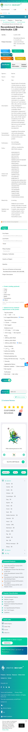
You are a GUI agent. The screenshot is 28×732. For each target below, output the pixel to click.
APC (5, 292)
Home (3, 20)
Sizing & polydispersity (10, 356)
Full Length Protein (9, 601)
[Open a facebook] (1, 687)
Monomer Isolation (9, 366)
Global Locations (7, 716)
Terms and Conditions (6, 692)
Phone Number (6, 249)
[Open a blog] (9, 687)
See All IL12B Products (13, 462)
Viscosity (7, 361)
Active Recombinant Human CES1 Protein (13, 572)
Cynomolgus (9, 496)
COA (23, 472)
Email (4, 243)
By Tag (7, 553)
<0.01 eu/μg (7, 332)
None (5, 289)
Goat (7, 512)
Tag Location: (8, 320)
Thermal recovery (9, 353)
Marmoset (9, 527)
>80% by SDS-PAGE (10, 338)
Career (9, 678)
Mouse (8, 531)
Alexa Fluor (7, 294)
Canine (8, 487)
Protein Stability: (8, 346)
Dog (7, 499)
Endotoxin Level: (8, 328)
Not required (17, 332)
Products (3, 674)
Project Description (8, 274)
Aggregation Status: (9, 364)
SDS (15, 472)
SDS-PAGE (7, 374)
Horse (7, 521)
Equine (8, 502)
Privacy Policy (5, 729)
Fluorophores (7, 298)
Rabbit (8, 537)
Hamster (8, 518)
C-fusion (6, 322)
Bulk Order (6, 54)
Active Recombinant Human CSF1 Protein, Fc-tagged (13, 565)
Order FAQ (7, 626)
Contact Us (4, 678)
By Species (8, 480)
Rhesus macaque (11, 543)
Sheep (8, 546)
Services (9, 674)
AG (12, 348)
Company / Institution (8, 254)
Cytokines (7, 612)
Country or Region (7, 259)
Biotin (5, 296)
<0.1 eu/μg (16, 330)
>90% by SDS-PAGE (10, 340)
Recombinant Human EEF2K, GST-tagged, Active (13, 584)
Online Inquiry (8, 623)
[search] (26, 9)
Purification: (7, 372)
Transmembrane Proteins (11, 597)
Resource (14, 674)
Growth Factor (21, 22)
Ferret (8, 509)
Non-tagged (7, 325)
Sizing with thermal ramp (11, 358)
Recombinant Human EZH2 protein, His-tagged (13, 580)
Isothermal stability (9, 351)
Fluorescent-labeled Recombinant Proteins (13, 604)
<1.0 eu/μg (7, 330)
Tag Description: (8, 312)
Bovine (8, 483)
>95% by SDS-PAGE (10, 343)
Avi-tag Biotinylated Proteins (12, 608)
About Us (6, 632)
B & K (22, 358)
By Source (7, 550)
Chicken (8, 493)
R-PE (5, 291)
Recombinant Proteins (9, 22)
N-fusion (13, 322)
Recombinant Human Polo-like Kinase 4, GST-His (14, 568)
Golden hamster (10, 515)
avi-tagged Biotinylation (11, 317)
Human (8, 524)
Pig (7, 534)
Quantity (5, 264)
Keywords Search (5, 9)
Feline (7, 505)
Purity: (6, 335)
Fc (14, 314)
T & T (6, 348)
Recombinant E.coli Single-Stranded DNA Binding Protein (14, 576)
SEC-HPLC (15, 374)
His (5, 314)
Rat (7, 540)
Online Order (6, 58)
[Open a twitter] (3, 687)
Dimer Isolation (21, 366)
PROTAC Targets (8, 599)
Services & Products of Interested (12, 269)
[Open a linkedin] (6, 687)
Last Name (5, 238)
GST (10, 314)
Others (6, 300)
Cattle (8, 490)
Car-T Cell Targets (9, 610)
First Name (5, 233)
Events (6, 629)
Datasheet (5, 472)
